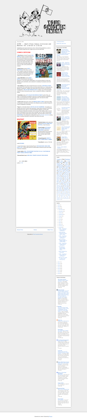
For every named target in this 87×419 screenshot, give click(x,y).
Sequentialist (60, 398)
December (61, 209)
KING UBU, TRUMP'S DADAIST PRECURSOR (37, 155)
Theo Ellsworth (66, 174)
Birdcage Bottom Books (63, 167)
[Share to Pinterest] (26, 161)
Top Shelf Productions (65, 198)
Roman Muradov (59, 178)
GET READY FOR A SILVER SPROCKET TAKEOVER (44, 129)
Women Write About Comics (63, 362)
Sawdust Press (63, 195)
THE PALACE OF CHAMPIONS (37, 106)
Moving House (60, 374)
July (60, 217)
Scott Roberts (59, 188)
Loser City (60, 350)
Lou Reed (65, 163)
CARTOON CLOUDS (46, 85)
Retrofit (66, 164)
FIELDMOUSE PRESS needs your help (66, 108)
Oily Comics (65, 186)
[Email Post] (20, 161)
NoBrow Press (67, 172)
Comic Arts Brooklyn (60, 182)
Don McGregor (67, 166)
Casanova (58, 175)
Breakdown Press (66, 176)
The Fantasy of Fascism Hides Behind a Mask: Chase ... (62, 248)
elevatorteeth (60, 190)
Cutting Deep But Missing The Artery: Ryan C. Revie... (63, 233)
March (60, 224)
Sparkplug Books (67, 189)
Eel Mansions (60, 172)
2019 (59, 206)
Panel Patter (60, 329)
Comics (59, 159)
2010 (59, 273)
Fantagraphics (59, 164)
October (60, 212)
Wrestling (66, 168)
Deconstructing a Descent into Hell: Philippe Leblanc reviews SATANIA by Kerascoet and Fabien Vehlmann (63, 75)
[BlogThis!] (23, 161)
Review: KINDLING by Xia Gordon (63, 252)
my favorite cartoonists (44, 114)
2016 (59, 263)
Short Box (68, 191)
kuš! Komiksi (59, 176)
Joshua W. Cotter (60, 185)
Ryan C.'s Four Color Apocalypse (62, 373)
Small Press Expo (65, 175)
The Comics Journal (62, 279)
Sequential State (61, 388)
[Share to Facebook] (25, 161)
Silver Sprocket (59, 189)
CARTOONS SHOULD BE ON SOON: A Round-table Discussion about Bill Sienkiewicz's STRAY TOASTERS (63, 87)
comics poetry (64, 192)
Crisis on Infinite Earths (63, 170)
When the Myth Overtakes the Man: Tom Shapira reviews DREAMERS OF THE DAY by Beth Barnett (65, 98)
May (60, 220)
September (61, 214)
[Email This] (22, 161)
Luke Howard (59, 186)
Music (62, 161)
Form (59, 383)
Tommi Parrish (66, 178)
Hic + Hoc (59, 184)
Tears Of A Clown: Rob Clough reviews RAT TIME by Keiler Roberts (66, 128)
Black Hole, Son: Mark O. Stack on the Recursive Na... (63, 258)
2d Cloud (68, 165)
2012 (59, 270)
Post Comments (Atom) (38, 234)
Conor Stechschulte (60, 169)
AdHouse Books (66, 190)
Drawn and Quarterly (66, 171)
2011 (59, 271)
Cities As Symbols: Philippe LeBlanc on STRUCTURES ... (63, 240)
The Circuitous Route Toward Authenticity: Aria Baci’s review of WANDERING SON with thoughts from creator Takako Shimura (63, 309)
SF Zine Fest (64, 191)
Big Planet (60, 166)
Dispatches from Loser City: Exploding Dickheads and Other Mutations (63, 352)
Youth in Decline (59, 179)
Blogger (50, 416)
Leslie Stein (66, 177)
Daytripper (68, 169)
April (60, 222)
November (61, 211)
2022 (59, 204)
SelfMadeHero (66, 188)
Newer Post (20, 229)
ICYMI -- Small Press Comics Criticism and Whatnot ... (63, 229)
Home (35, 229)
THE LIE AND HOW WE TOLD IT (30, 89)
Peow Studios (66, 187)
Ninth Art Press (59, 191)
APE (68, 192)
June (60, 219)
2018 (59, 208)
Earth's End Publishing (60, 193)
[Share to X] (24, 161)
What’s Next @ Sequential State (63, 389)
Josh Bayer (63, 181)
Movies (60, 162)
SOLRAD (59, 306)
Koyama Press (59, 177)
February (61, 225)
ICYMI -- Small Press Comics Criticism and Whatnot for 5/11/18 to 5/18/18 (66, 64)
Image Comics (66, 173)
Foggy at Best (61, 382)
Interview (58, 163)
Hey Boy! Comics (66, 183)
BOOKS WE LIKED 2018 (61, 43)
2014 (59, 266)
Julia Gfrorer (66, 185)
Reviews (67, 159)
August (60, 216)
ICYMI (21, 162)
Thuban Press (66, 197)
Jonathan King (65, 184)
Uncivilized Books (60, 165)
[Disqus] (35, 180)
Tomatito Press (59, 198)
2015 (59, 265)
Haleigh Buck (63, 180)
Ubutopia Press (59, 199)
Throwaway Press (59, 197)
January (60, 227)
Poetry (66, 162)
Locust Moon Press (63, 194)
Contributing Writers (60, 41)
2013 (59, 268)
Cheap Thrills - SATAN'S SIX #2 (65, 137)
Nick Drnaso (68, 182)
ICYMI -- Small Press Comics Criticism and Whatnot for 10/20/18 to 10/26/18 (65, 118)
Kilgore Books (59, 174)
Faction (65, 179)
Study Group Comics (64, 196)
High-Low (60, 320)
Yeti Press (59, 192)
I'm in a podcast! (61, 399)
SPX (68, 181)
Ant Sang (59, 183)
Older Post (50, 229)
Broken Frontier (61, 289)
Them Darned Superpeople (63, 340)
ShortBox (58, 171)
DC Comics (59, 168)
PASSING (22, 143)
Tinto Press (60, 173)
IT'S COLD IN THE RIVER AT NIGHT (34, 95)
